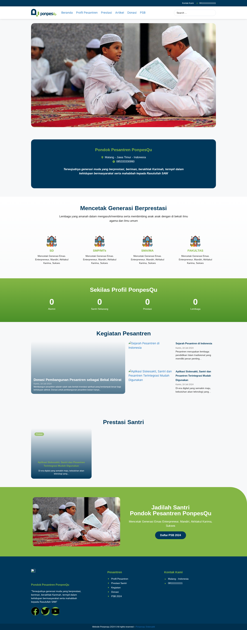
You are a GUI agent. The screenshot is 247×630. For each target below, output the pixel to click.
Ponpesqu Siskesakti (145, 627)
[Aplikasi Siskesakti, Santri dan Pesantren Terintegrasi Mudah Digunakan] (61, 453)
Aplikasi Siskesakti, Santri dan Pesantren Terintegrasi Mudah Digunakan (193, 375)
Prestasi (39, 434)
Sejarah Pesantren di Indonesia (194, 343)
